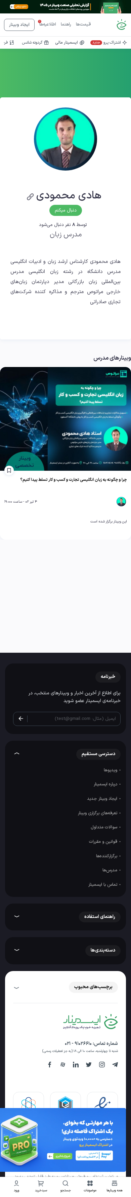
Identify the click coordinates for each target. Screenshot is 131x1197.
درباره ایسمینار (106, 784)
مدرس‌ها (110, 870)
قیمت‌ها (83, 24)
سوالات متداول (105, 827)
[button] (90, 1187)
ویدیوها (111, 770)
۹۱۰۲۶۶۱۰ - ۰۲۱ (78, 1043)
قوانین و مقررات (104, 841)
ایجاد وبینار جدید (103, 798)
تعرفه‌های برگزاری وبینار (98, 813)
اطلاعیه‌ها (47, 24)
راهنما (66, 24)
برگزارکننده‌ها (107, 856)
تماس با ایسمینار (103, 884)
